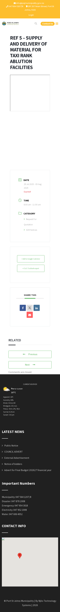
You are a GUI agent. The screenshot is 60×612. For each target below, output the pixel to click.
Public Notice (11, 445)
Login (31, 15)
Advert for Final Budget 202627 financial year (27, 470)
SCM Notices (31, 230)
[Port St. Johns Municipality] (10, 23)
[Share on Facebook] (23, 308)
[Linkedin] (37, 308)
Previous (32, 354)
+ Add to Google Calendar (31, 259)
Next (27, 364)
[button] (19, 556)
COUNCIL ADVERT (13, 451)
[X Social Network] (30, 308)
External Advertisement (16, 457)
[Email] (30, 315)
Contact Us (47, 23)
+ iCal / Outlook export (30, 268)
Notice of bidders (13, 464)
